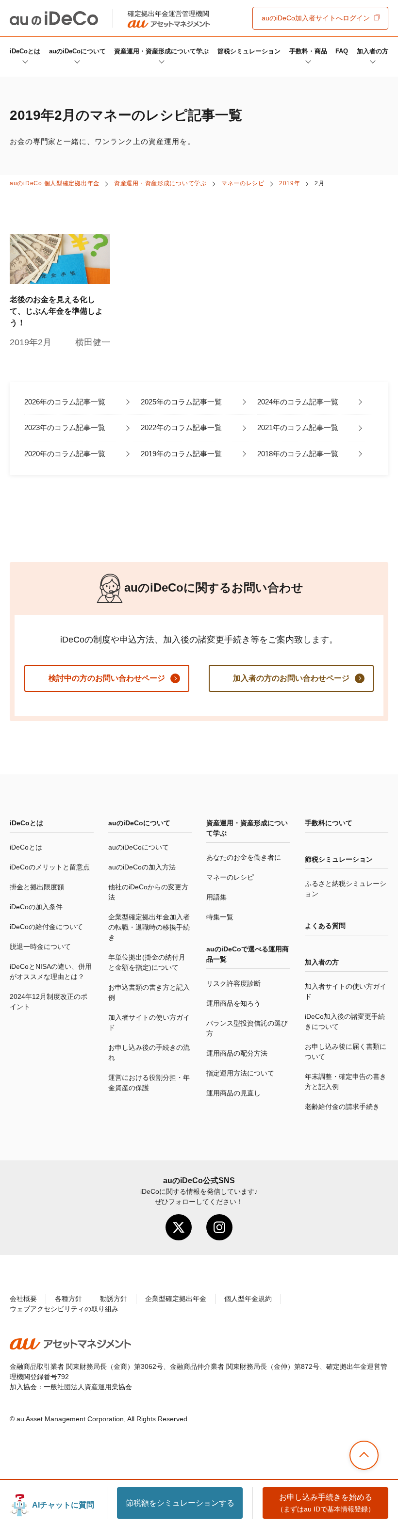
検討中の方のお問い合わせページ (107, 678)
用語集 (216, 897)
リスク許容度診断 (233, 983)
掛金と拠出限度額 (37, 887)
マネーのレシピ (243, 183)
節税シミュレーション (249, 51)
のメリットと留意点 (50, 867)
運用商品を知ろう (233, 1003)
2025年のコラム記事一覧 (181, 402)
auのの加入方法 (142, 867)
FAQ (341, 51)
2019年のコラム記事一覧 (181, 454)
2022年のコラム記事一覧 (181, 427)
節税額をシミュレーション (180, 1503)
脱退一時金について (40, 946)
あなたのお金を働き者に (243, 857)
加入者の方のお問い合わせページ (291, 678)
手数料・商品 (308, 51)
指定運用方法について (240, 1073)
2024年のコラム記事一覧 (297, 402)
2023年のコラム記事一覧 (64, 427)
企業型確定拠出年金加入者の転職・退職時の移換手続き (149, 927)
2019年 (289, 183)
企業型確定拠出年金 (175, 1298)
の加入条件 (36, 907)
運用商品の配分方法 (236, 1053)
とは (25, 51)
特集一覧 (219, 917)
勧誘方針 (113, 1298)
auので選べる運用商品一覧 (247, 954)
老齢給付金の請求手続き (342, 1106)
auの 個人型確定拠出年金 (55, 183)
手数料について (328, 823)
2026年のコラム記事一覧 (64, 402)
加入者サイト (316, 18)
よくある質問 (325, 926)
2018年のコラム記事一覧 (297, 454)
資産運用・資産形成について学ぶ (161, 51)
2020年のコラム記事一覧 (64, 454)
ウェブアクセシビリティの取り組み (64, 1309)
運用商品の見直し (233, 1093)
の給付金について (46, 927)
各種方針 (68, 1298)
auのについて (77, 51)
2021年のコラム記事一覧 (297, 427)
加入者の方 (372, 51)
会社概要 (23, 1298)
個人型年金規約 (248, 1298)
